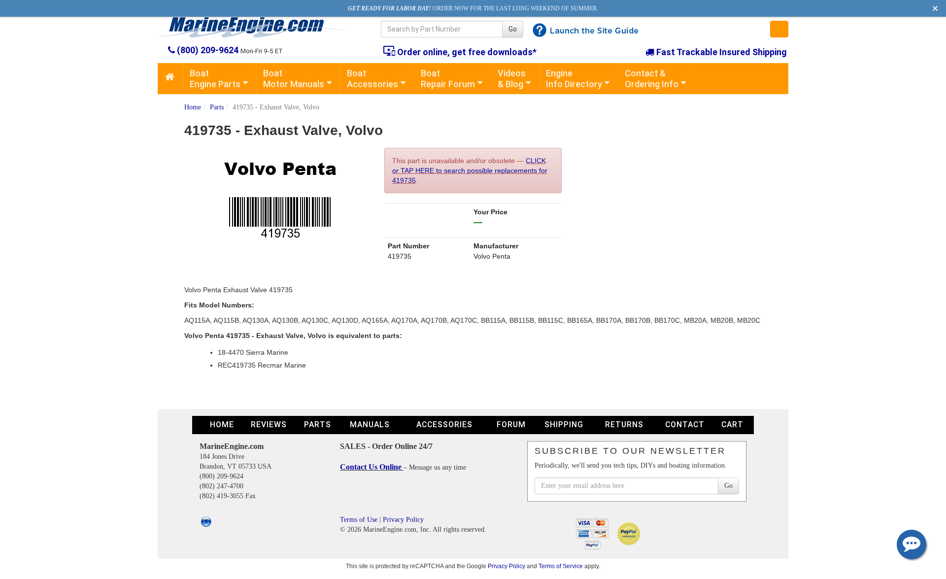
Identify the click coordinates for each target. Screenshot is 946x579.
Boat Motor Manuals (293, 78)
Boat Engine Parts (215, 78)
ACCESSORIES (444, 424)
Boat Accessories (372, 78)
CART (732, 424)
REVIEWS (269, 424)
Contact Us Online (372, 467)
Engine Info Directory (574, 78)
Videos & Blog (512, 78)
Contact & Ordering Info (651, 78)
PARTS (317, 424)
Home (192, 107)
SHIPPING (563, 424)
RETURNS (624, 424)
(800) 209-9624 (207, 50)
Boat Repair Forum (448, 78)
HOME (222, 424)
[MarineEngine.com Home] (258, 27)
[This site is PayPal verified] (630, 533)
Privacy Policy (403, 519)
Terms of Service (561, 566)
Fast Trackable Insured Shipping (720, 52)
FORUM (511, 424)
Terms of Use (358, 519)
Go (512, 29)
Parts (217, 107)
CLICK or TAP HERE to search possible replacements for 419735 (469, 170)
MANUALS (370, 424)
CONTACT (685, 424)
